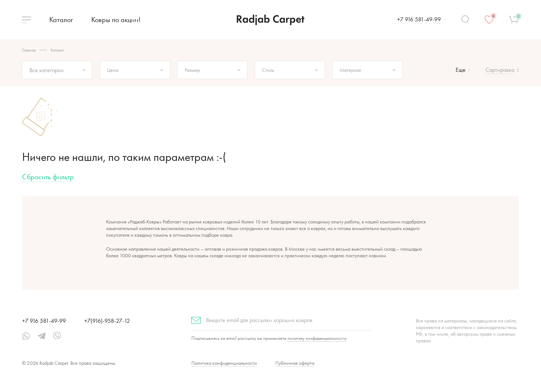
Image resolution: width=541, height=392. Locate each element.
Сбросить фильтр (48, 176)
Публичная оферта (294, 363)
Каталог (61, 19)
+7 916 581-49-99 (44, 321)
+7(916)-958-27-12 (107, 321)
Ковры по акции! (116, 19)
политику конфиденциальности (316, 338)
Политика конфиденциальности (224, 363)
